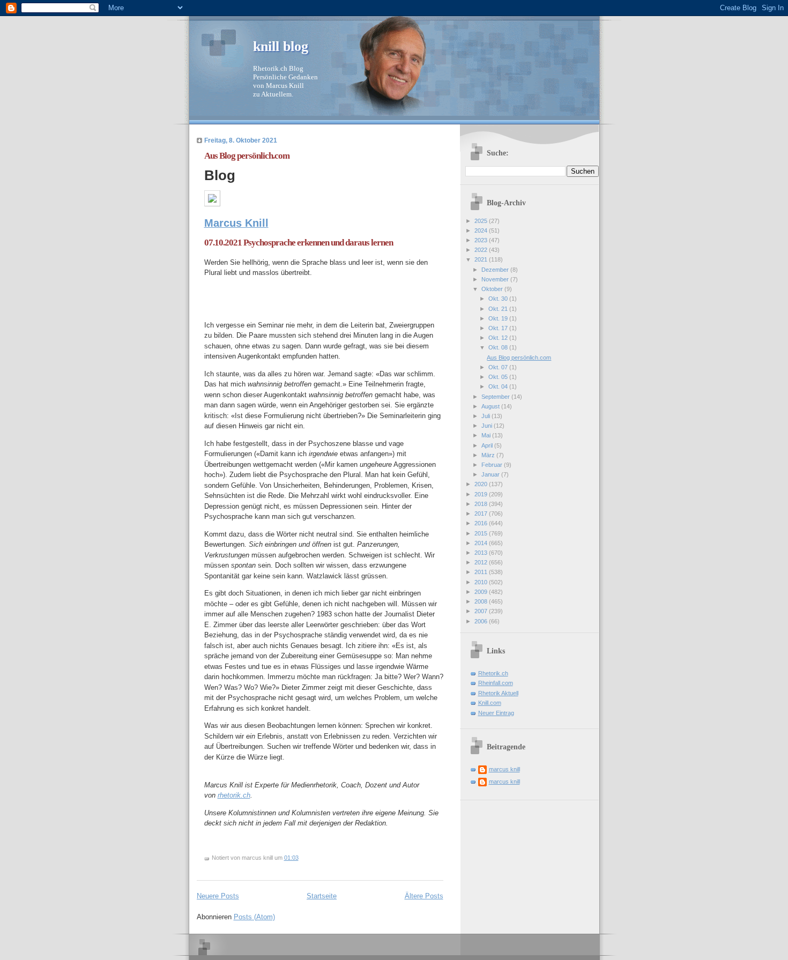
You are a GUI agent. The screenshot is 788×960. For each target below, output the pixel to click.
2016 (481, 523)
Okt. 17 (498, 328)
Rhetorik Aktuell (498, 693)
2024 (481, 230)
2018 (481, 504)
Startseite (322, 896)
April (487, 445)
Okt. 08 (498, 347)
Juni (487, 425)
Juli (486, 416)
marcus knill (504, 769)
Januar (491, 474)
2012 (481, 562)
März (488, 455)
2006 (481, 621)
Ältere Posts (424, 896)
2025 (481, 221)
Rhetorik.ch (493, 673)
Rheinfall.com (495, 683)
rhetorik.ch (234, 795)
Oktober (492, 289)
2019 (481, 494)
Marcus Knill (236, 223)
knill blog (280, 46)
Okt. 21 (498, 309)
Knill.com (489, 702)
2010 (481, 582)
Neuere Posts (218, 896)
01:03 (291, 857)
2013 (481, 552)
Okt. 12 (498, 337)
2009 (481, 592)
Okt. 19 (498, 318)
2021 (481, 259)
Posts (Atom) (254, 917)
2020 (481, 484)
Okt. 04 (498, 386)
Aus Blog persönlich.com (246, 156)
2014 (481, 543)
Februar (492, 465)
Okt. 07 (498, 367)
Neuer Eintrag (496, 713)
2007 (481, 611)
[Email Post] (301, 857)
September (496, 396)
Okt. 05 (498, 377)
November (495, 279)
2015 (481, 533)
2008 (481, 601)
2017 (481, 513)
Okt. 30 (498, 298)
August (491, 406)
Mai (486, 435)
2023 (481, 240)
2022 (481, 250)
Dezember (495, 269)
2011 (481, 572)
